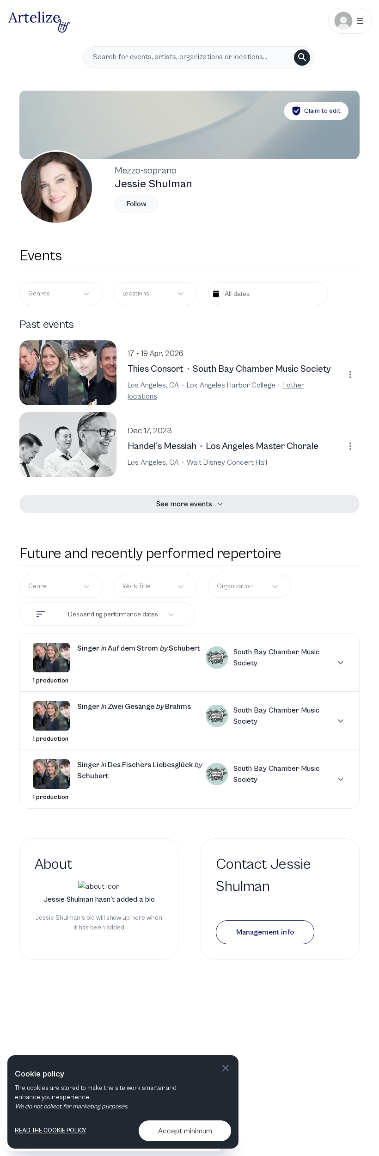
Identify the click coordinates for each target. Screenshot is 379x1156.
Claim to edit (322, 111)
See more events (184, 504)
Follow (136, 204)
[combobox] (123, 294)
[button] (189, 662)
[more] (350, 374)
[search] (302, 57)
